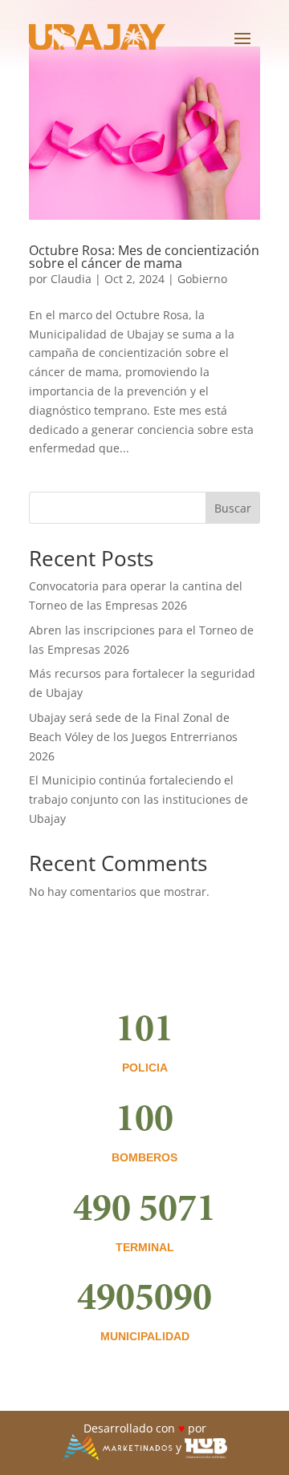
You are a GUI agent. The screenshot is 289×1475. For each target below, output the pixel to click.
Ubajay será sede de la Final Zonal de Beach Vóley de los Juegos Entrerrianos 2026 (133, 737)
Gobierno (202, 278)
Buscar (232, 508)
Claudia (71, 278)
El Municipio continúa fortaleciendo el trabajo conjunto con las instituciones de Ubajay (138, 799)
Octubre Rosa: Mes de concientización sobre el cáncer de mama (144, 256)
